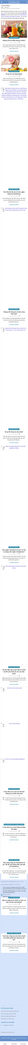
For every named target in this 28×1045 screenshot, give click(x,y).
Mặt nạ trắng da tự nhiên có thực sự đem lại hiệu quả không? (14, 901)
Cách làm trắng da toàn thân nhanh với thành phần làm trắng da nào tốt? (14, 938)
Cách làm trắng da (14, 37)
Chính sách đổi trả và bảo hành (8, 1013)
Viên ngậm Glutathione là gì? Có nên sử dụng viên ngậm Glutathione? (14, 551)
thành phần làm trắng (15, 16)
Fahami (14, 1039)
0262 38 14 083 (6, 894)
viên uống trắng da (22, 14)
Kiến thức (7, 7)
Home (2, 7)
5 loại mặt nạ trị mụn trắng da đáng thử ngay (14, 828)
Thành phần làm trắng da (14, 933)
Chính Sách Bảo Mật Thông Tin (8, 1016)
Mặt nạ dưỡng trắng (14, 667)
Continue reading (14, 51)
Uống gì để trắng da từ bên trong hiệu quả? (14, 313)
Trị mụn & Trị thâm (19, 824)
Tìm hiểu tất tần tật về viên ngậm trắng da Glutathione (14, 193)
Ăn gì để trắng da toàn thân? (14, 432)
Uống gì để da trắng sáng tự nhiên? (14, 40)
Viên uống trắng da (14, 189)
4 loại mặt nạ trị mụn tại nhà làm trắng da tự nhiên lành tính (14, 792)
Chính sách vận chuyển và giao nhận (10, 1011)
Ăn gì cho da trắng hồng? (14, 74)
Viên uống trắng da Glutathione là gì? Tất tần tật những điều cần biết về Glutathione (14, 864)
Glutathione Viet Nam (8, 1025)
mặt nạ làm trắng (5, 16)
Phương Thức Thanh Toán (7, 1018)
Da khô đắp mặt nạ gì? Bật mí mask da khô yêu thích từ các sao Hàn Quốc (14, 671)
